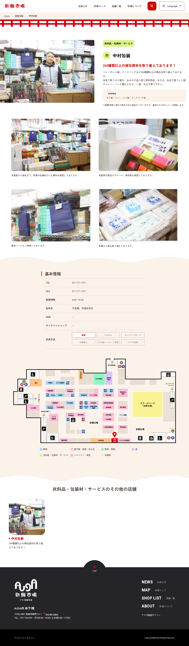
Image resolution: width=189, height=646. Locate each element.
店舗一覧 (116, 6)
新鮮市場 (19, 16)
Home (7, 16)
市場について (134, 6)
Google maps (51, 614)
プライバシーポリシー (24, 637)
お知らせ (83, 6)
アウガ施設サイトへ (151, 614)
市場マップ (100, 6)
